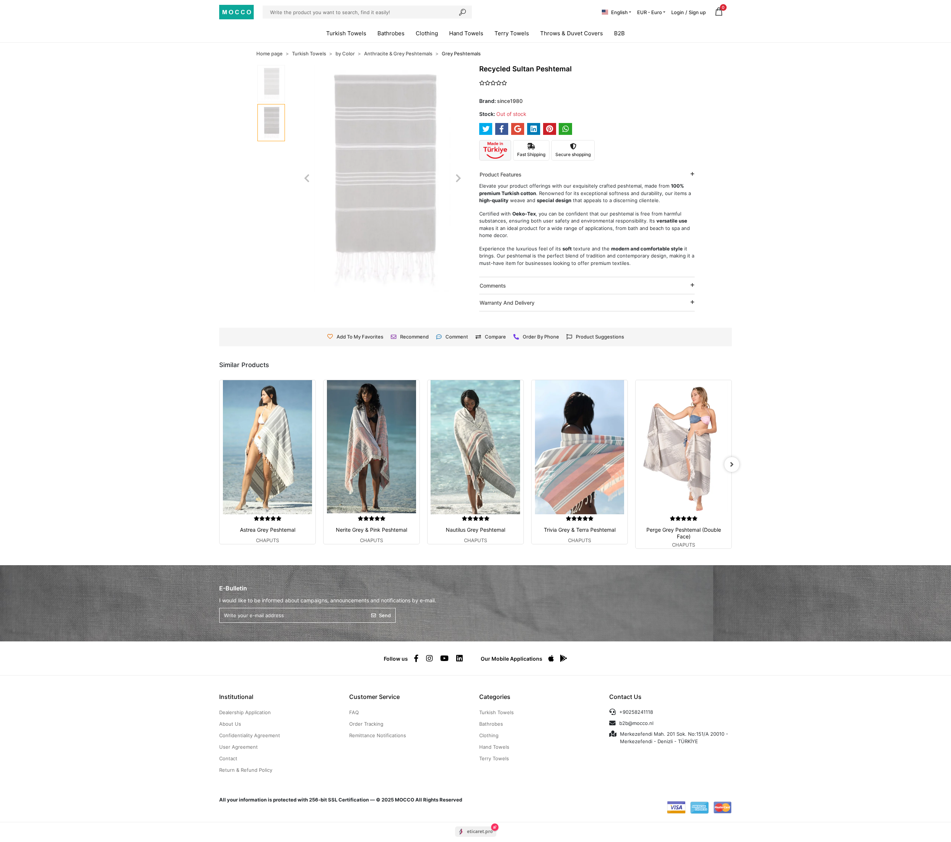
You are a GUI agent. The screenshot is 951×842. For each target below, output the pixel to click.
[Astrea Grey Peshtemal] (267, 447)
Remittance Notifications (377, 735)
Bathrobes (391, 33)
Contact (228, 758)
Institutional (236, 696)
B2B (619, 33)
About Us (230, 724)
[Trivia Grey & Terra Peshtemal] (579, 447)
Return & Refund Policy (245, 770)
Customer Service (374, 696)
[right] (732, 464)
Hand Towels (466, 33)
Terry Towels (511, 33)
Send (385, 615)
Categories (494, 696)
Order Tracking (366, 724)
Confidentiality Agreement (249, 735)
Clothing (427, 33)
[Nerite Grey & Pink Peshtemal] (371, 447)
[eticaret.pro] (475, 838)
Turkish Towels (346, 33)
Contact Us (625, 696)
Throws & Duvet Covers (571, 33)
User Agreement (238, 747)
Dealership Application (245, 712)
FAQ (354, 712)
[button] (719, 12)
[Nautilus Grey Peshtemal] (475, 447)
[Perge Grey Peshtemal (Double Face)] (683, 447)
